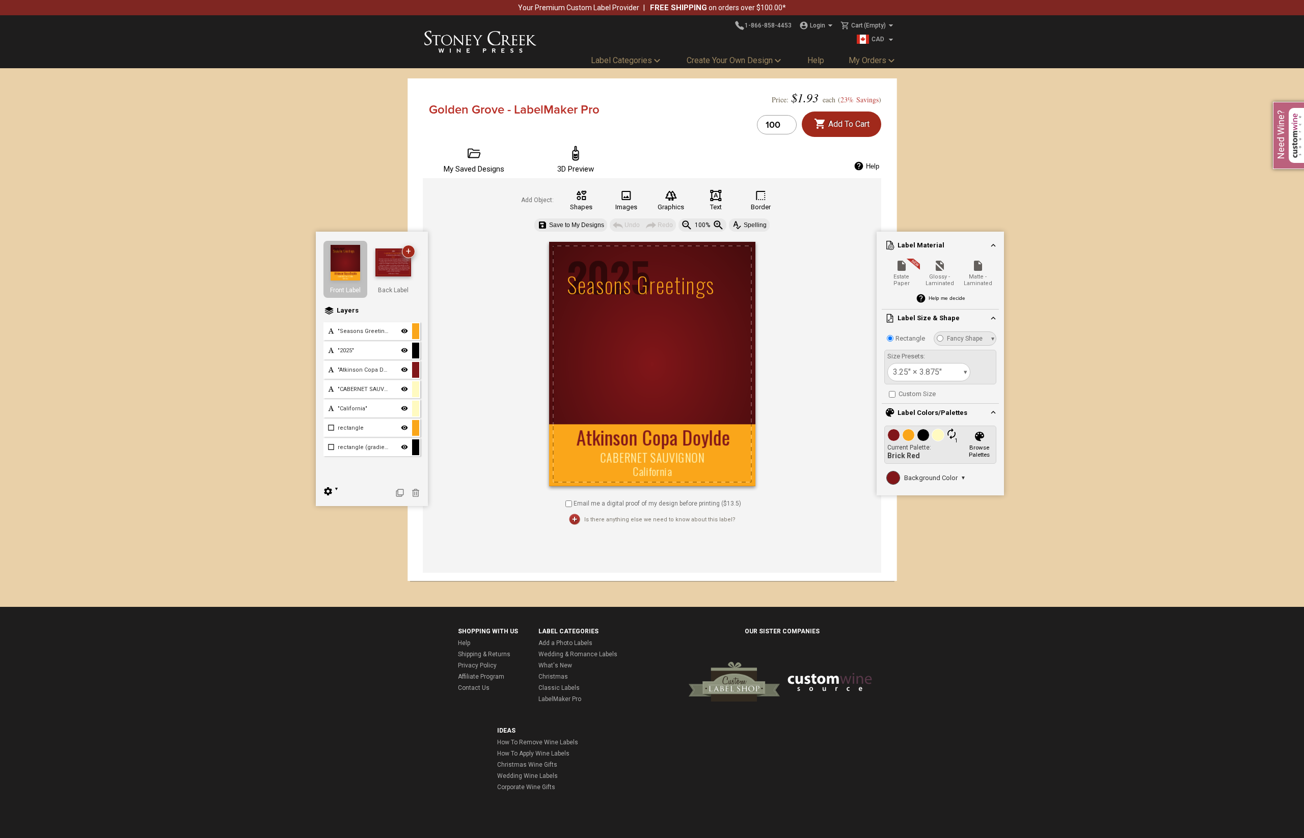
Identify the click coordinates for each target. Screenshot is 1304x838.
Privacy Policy (477, 665)
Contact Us (474, 687)
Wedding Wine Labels (527, 775)
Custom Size (916, 394)
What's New (555, 665)
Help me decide (947, 298)
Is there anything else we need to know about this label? (660, 519)
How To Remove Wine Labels (537, 742)
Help (815, 60)
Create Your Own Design (730, 60)
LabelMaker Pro (559, 699)
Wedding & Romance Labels (577, 654)
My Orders (867, 60)
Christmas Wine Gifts (527, 764)
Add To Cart (848, 124)
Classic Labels (559, 687)
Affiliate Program (481, 676)
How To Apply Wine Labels (533, 753)
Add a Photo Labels (565, 643)
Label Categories (621, 60)
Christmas (553, 676)
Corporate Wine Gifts (526, 787)
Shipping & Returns (484, 654)
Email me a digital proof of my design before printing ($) (657, 503)
